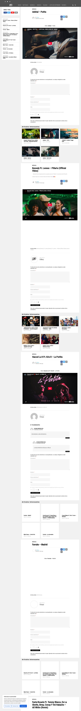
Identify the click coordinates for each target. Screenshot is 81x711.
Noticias (25, 5)
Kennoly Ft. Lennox (44, 248)
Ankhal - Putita (7, 9)
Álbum (45, 5)
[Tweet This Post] (8, 13)
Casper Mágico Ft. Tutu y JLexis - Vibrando (9, 40)
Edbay (38, 181)
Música (32, 5)
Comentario (33, 83)
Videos (39, 5)
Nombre (32, 97)
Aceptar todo (23, 706)
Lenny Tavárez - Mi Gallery (8, 53)
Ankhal (40, 62)
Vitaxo (38, 17)
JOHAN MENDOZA (38, 428)
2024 (38, 62)
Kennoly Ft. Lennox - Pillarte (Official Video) (10, 21)
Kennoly (38, 248)
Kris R (45, 407)
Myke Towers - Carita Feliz (8, 45)
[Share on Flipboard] (12, 13)
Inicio (19, 5)
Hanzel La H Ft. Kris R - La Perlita (9, 25)
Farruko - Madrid (6, 29)
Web (31, 107)
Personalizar (7, 706)
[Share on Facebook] (5, 13)
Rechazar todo (15, 706)
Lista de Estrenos (54, 5)
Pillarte (32, 249)
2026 (38, 407)
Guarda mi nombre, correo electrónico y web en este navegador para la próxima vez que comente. (48, 112)
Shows (64, 5)
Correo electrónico (34, 102)
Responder (67, 451)
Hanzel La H (41, 407)
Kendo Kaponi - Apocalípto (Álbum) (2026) (9, 58)
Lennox (67, 248)
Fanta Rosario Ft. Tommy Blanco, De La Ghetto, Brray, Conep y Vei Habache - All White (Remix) (10, 34)
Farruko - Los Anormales (8, 49)
